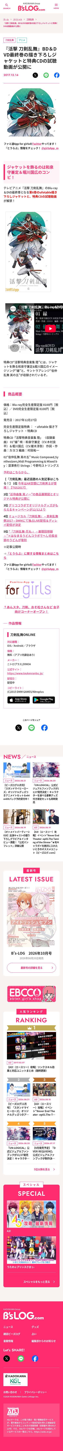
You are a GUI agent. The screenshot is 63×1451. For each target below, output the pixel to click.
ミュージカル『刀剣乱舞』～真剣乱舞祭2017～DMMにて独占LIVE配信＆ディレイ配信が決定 (31, 520)
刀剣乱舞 (30, 19)
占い (34, 1334)
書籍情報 (8, 1341)
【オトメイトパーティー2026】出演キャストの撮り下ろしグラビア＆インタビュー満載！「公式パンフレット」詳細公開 (16, 838)
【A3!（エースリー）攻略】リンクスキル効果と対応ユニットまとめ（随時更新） (30, 1068)
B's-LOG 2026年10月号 (31, 953)
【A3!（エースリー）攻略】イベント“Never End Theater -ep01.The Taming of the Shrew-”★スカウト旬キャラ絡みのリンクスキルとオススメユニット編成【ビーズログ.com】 (44, 1109)
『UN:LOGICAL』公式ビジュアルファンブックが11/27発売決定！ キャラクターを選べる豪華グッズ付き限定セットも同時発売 (46, 793)
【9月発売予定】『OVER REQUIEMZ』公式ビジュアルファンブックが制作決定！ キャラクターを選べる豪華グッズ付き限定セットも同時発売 (44, 1153)
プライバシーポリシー (35, 1392)
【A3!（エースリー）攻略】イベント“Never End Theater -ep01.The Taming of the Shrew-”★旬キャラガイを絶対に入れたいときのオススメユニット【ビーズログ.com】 (46, 842)
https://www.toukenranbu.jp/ (25, 673)
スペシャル (17, 19)
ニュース (8, 1327)
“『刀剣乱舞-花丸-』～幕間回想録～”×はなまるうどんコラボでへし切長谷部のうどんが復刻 (30, 535)
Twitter (37, 144)
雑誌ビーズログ (11, 1334)
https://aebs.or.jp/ (43, 1431)
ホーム (6, 19)
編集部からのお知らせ (44, 1341)
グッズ (35, 1327)
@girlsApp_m (50, 148)
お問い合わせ (10, 1392)
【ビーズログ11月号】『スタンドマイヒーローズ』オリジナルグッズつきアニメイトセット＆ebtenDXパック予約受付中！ (16, 791)
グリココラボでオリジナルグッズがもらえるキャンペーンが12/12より (31, 507)
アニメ (22, 40)
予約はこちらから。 (17, 472)
